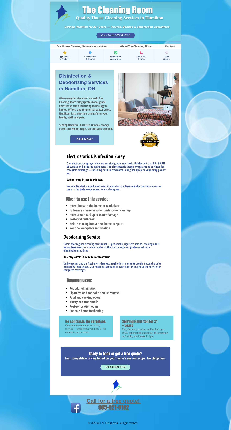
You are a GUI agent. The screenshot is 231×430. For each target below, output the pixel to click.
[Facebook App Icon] (76, 408)
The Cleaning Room (117, 9)
